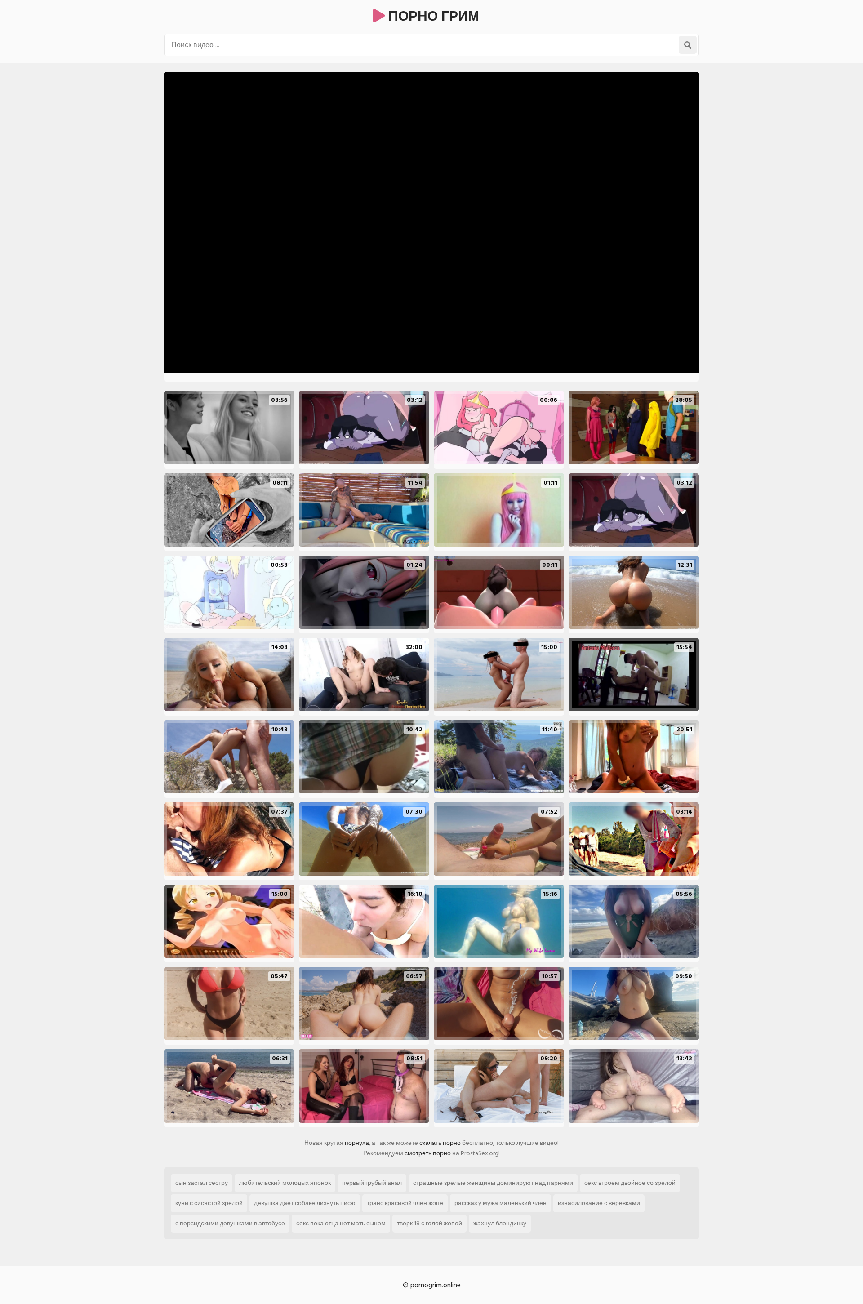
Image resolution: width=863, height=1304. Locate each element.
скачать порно (440, 1143)
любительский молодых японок (285, 1183)
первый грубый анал (372, 1183)
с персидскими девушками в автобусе (230, 1223)
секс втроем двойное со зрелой (630, 1183)
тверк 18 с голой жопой (429, 1223)
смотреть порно (428, 1153)
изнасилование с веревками (599, 1203)
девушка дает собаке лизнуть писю (305, 1203)
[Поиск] (688, 45)
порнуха (357, 1143)
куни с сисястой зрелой (209, 1203)
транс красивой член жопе (405, 1203)
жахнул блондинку (499, 1223)
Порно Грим (432, 16)
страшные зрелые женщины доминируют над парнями (493, 1183)
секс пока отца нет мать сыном (341, 1223)
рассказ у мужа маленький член (500, 1203)
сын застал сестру (201, 1183)
